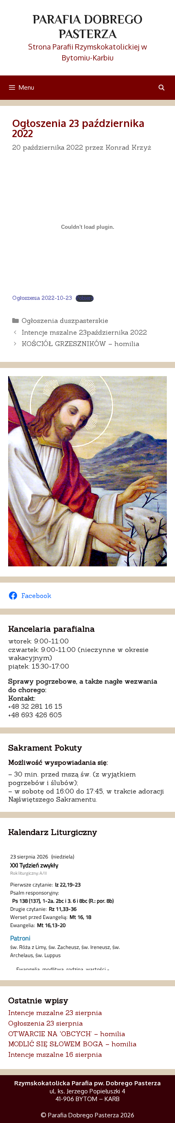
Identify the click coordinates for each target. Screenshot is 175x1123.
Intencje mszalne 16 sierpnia (55, 1054)
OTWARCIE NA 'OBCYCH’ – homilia (66, 1034)
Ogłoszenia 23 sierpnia (45, 1023)
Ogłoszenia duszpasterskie (65, 320)
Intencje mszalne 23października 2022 (84, 332)
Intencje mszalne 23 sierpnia (55, 1013)
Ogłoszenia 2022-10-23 (42, 298)
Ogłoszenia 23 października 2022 (78, 128)
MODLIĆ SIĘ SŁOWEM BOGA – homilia (72, 1044)
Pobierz (85, 298)
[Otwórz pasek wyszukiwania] (161, 87)
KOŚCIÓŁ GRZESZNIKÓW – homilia (80, 344)
